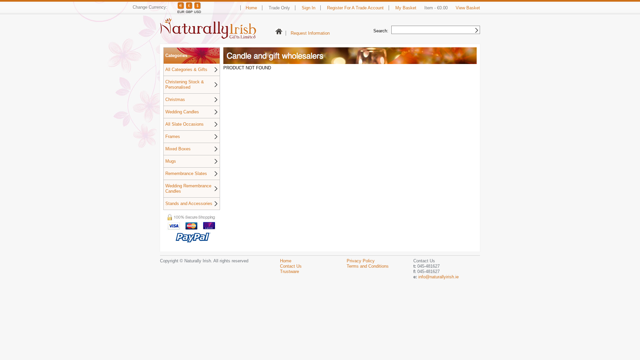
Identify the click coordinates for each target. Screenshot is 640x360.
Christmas (175, 99)
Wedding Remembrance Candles (188, 188)
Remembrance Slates (186, 173)
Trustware (289, 271)
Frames (172, 136)
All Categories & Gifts (186, 69)
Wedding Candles (182, 111)
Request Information (310, 33)
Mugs (170, 161)
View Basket (468, 7)
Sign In (308, 7)
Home (251, 7)
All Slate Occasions (184, 124)
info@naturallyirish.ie (438, 276)
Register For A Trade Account (355, 7)
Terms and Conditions (368, 266)
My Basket (405, 7)
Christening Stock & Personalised (184, 84)
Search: (380, 30)
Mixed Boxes (178, 148)
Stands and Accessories (188, 203)
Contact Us (291, 266)
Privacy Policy (361, 260)
